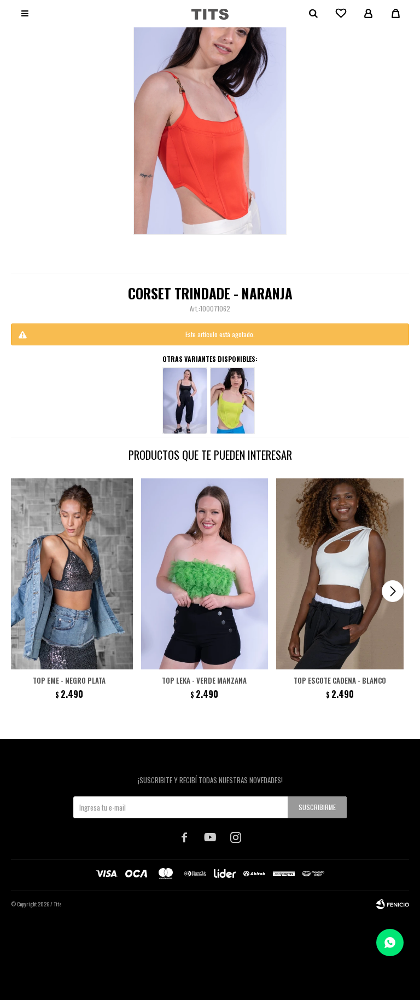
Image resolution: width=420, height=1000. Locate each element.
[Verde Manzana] (232, 400)
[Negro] (184, 400)
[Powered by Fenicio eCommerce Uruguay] (392, 904)
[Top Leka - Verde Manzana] (205, 573)
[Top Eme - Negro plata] (69, 573)
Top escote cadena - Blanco (340, 680)
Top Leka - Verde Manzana (204, 680)
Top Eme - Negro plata (69, 680)
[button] (393, 591)
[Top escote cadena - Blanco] (340, 573)
